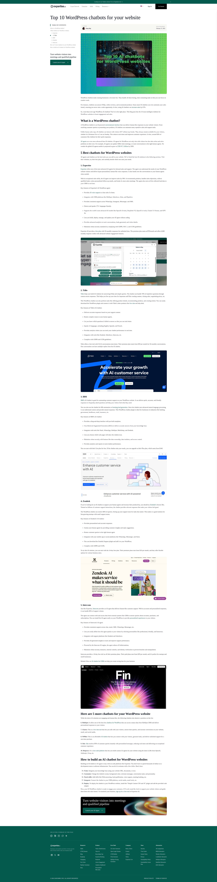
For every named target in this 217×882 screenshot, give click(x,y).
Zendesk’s (153, 505)
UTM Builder (114, 854)
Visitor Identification (100, 848)
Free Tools (82, 862)
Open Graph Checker (116, 851)
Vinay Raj (88, 28)
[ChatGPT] (51, 836)
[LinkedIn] (51, 855)
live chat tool (98, 729)
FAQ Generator (114, 856)
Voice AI (97, 851)
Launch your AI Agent (59, 62)
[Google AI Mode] (66, 836)
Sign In (150, 6)
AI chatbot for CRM (97, 661)
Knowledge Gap (99, 854)
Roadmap (82, 856)
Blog (81, 854)
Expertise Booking (99, 856)
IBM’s (83, 400)
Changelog (82, 859)
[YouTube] (58, 855)
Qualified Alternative (161, 862)
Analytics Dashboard (100, 865)
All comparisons (160, 848)
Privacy (142, 856)
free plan (98, 231)
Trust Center (144, 851)
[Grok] (62, 836)
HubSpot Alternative (161, 859)
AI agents (84, 141)
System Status (144, 854)
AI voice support (95, 192)
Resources (105, 6)
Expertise (83, 169)
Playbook (97, 859)
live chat (132, 303)
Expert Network (74, 6)
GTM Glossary (83, 851)
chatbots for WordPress (114, 722)
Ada (87, 743)
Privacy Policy (149, 878)
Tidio (82, 294)
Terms (127, 856)
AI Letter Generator (115, 848)
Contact (127, 851)
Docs (81, 867)
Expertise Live (129, 859)
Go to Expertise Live (116, 1)
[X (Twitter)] (55, 855)
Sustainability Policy (146, 859)
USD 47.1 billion (122, 146)
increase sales (136, 107)
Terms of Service (161, 878)
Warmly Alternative (160, 854)
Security (143, 848)
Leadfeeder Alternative (161, 856)
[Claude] (55, 836)
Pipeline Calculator (85, 865)
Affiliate (128, 854)
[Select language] (142, 6)
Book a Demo (129, 848)
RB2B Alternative (160, 851)
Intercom (95, 608)
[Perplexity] (59, 836)
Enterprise (84, 6)
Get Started (161, 6)
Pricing (97, 6)
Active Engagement (100, 862)
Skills (91, 6)
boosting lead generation (119, 407)
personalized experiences (137, 618)
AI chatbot (104, 736)
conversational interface (112, 125)
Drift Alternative (160, 865)
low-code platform (99, 750)
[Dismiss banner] (171, 2)
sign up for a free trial (123, 791)
